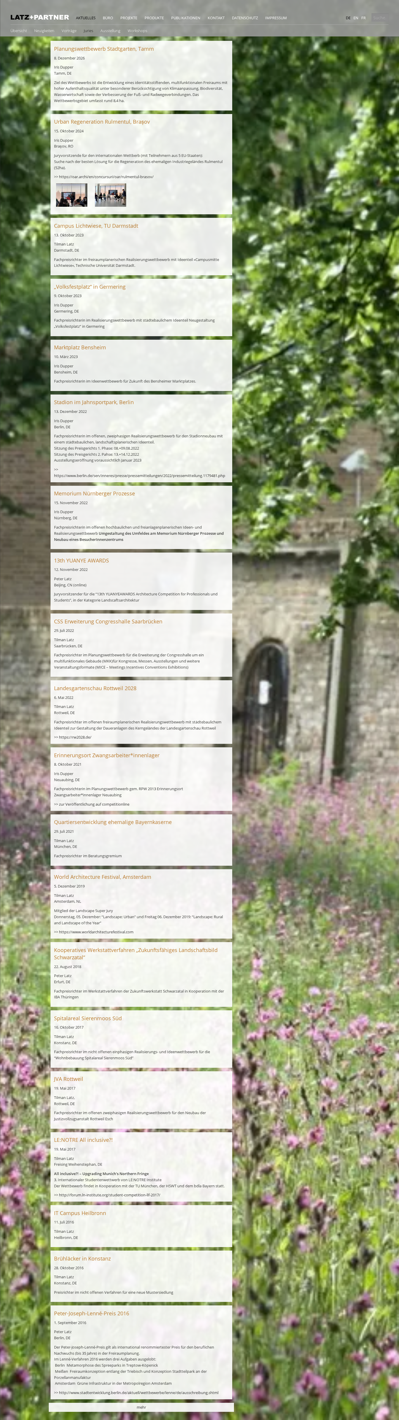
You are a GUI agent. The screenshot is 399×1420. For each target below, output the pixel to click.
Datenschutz (245, 17)
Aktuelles (86, 17)
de (348, 17)
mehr (141, 1407)
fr (363, 17)
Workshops (137, 30)
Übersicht (19, 30)
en (355, 17)
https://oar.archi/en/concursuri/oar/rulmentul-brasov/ (106, 176)
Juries (88, 30)
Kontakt (216, 17)
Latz (40, 17)
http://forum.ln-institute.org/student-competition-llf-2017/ (109, 1195)
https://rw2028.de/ (75, 737)
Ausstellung (110, 30)
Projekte (128, 17)
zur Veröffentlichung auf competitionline (94, 804)
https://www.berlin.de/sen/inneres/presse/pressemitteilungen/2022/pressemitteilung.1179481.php (139, 475)
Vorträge (69, 30)
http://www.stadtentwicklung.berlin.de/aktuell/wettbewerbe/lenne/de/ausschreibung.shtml (138, 1392)
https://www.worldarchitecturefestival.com (96, 932)
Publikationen (185, 17)
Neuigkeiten (44, 30)
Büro (108, 17)
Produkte (154, 17)
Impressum (276, 17)
